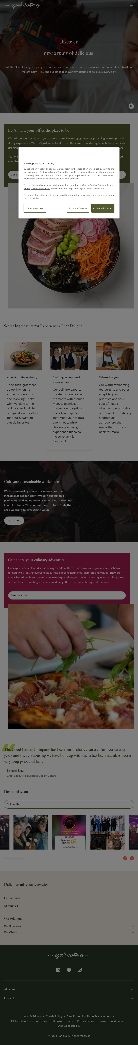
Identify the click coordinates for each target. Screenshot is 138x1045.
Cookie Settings (35, 208)
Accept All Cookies (103, 208)
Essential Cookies (78, 208)
